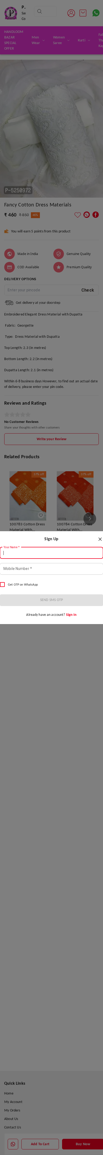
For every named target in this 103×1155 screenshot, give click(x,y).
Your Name (11, 547)
